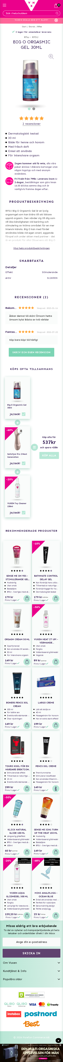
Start (24, 27)
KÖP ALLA (49, 455)
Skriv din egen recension (31, 352)
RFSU (35, 37)
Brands (32, 27)
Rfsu (39, 27)
